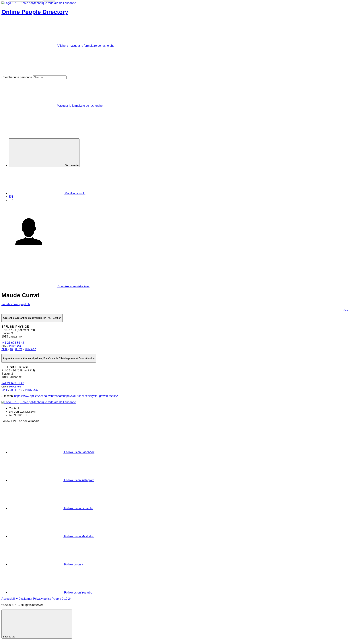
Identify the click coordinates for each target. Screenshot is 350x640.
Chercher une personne (16, 77)
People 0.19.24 (61, 598)
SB (11, 349)
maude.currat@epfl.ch (15, 304)
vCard (346, 310)
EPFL (4, 349)
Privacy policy (42, 598)
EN (11, 196)
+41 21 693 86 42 (12, 342)
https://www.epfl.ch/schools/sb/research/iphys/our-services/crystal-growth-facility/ (66, 395)
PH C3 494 (15, 346)
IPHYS (18, 349)
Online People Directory (34, 12)
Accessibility (9, 598)
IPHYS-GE (30, 349)
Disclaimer (25, 598)
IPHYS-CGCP (32, 390)
